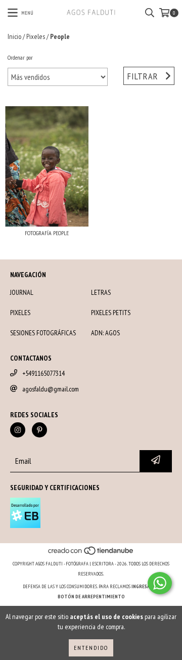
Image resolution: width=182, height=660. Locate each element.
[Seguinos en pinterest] (39, 429)
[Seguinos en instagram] (17, 429)
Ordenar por (20, 57)
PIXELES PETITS (110, 312)
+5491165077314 (43, 373)
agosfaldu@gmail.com (50, 388)
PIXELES (20, 312)
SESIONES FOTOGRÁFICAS (43, 332)
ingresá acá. (145, 586)
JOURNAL (21, 292)
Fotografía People (47, 233)
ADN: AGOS (105, 332)
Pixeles (35, 36)
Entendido (91, 647)
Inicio (14, 36)
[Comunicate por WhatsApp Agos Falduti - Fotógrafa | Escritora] (160, 583)
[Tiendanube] (91, 553)
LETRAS (101, 292)
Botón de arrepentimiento (91, 596)
